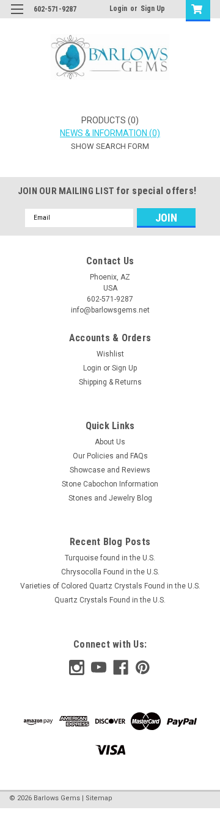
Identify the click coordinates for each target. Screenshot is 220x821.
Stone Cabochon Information (110, 484)
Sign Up (153, 8)
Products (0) (110, 120)
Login (118, 8)
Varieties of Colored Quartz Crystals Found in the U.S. (110, 586)
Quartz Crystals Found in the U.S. (110, 600)
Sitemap (99, 798)
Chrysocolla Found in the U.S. (110, 572)
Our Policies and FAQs (110, 456)
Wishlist (110, 354)
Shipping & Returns (110, 382)
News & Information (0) (110, 133)
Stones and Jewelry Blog (110, 498)
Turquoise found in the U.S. (110, 558)
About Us (110, 442)
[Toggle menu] (17, 17)
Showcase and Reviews (110, 470)
